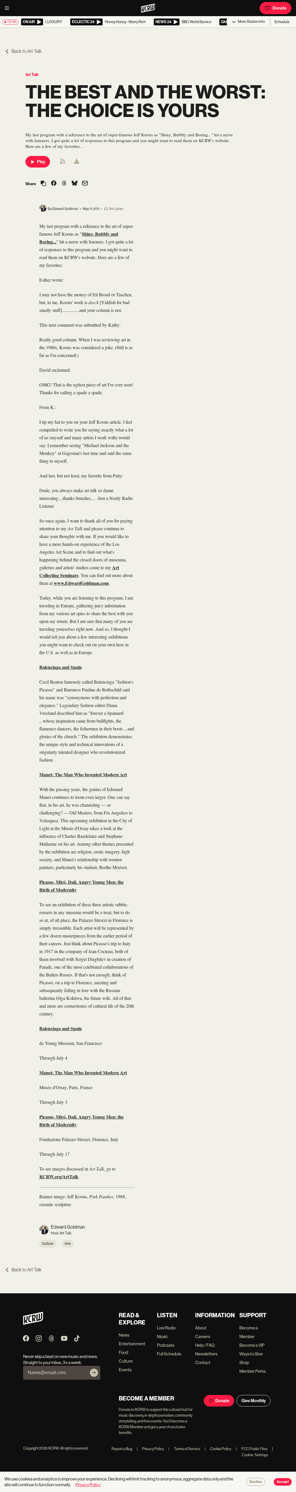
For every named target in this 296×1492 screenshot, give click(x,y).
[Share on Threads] (64, 183)
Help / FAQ (205, 1345)
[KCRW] (33, 1323)
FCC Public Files (251, 1449)
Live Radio (166, 1327)
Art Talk (31, 74)
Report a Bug (122, 1449)
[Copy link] (43, 184)
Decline (255, 1482)
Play (41, 161)
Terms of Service (184, 1449)
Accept (283, 1482)
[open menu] (8, 8)
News (124, 1335)
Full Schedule (169, 1353)
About (200, 1327)
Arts (67, 1244)
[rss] (62, 163)
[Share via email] (85, 184)
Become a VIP (251, 1345)
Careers (202, 1336)
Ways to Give (251, 1353)
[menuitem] (76, 162)
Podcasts (165, 1345)
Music (162, 1336)
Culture (47, 1244)
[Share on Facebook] (54, 183)
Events (125, 1369)
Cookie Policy (218, 1449)
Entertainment (132, 1343)
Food (123, 1352)
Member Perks (252, 1371)
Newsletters (206, 1353)
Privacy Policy (150, 1449)
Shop (244, 1362)
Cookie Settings (255, 1455)
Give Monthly (253, 1400)
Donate (279, 8)
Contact (202, 1362)
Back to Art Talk (27, 51)
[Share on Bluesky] (74, 183)
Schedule (282, 22)
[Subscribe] (94, 1373)
